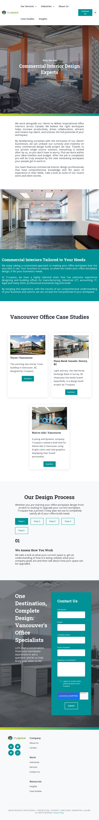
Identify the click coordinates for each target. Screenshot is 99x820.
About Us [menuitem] (34, 743)
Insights (43, 18)
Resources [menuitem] (36, 781)
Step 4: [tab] (68, 521)
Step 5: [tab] (21, 530)
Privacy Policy (58, 813)
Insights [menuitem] (33, 786)
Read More (28, 365)
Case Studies (27, 18)
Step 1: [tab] (21, 521)
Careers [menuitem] (33, 747)
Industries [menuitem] (34, 762)
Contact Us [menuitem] (35, 771)
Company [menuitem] (35, 738)
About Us (63, 6)
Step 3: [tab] (52, 521)
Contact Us (85, 12)
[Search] (95, 12)
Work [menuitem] (33, 757)
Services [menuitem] (33, 767)
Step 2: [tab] (37, 521)
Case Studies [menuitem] (36, 791)
